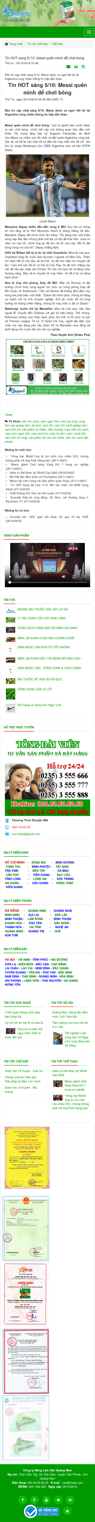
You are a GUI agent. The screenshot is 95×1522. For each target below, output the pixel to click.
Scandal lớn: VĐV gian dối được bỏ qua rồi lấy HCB (49, 517)
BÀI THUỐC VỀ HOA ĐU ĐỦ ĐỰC (39, 679)
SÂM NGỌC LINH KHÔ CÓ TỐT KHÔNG (43, 647)
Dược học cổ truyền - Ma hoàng (21, 1089)
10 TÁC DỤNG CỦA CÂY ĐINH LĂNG (41, 618)
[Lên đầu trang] (67, 1511)
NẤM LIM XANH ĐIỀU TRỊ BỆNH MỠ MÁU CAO (48, 658)
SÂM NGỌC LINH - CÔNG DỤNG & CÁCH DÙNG (49, 668)
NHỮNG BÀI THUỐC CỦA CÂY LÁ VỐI (42, 609)
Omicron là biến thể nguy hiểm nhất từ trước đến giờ (23, 1033)
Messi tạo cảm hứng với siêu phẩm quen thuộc (40, 481)
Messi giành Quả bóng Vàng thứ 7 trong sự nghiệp (49, 464)
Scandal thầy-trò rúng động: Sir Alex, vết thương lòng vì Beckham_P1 (47, 499)
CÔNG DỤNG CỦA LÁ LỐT (34, 689)
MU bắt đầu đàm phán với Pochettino (33, 477)
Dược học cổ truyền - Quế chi (24, 1071)
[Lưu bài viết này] (84, 66)
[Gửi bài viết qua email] (68, 66)
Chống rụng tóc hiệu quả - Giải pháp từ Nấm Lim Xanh (22, 1079)
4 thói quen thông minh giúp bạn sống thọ (22, 1014)
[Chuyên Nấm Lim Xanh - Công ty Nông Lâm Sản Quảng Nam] (16, 12)
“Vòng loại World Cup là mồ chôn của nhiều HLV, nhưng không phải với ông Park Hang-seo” (47, 458)
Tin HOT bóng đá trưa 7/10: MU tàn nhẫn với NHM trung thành (47, 487)
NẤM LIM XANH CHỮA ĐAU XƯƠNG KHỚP (46, 638)
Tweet (8, 414)
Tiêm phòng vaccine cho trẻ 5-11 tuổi (70, 1025)
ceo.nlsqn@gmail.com (25, 834)
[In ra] (76, 66)
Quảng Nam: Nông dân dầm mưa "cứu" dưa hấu (70, 1014)
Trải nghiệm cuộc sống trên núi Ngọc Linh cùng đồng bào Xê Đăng (77, 1039)
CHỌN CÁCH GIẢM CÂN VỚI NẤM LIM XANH (47, 628)
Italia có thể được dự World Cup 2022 (33, 472)
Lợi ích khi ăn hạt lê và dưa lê (24, 1023)
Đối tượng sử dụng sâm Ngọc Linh (39, 705)
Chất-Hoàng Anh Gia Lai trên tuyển (32, 493)
